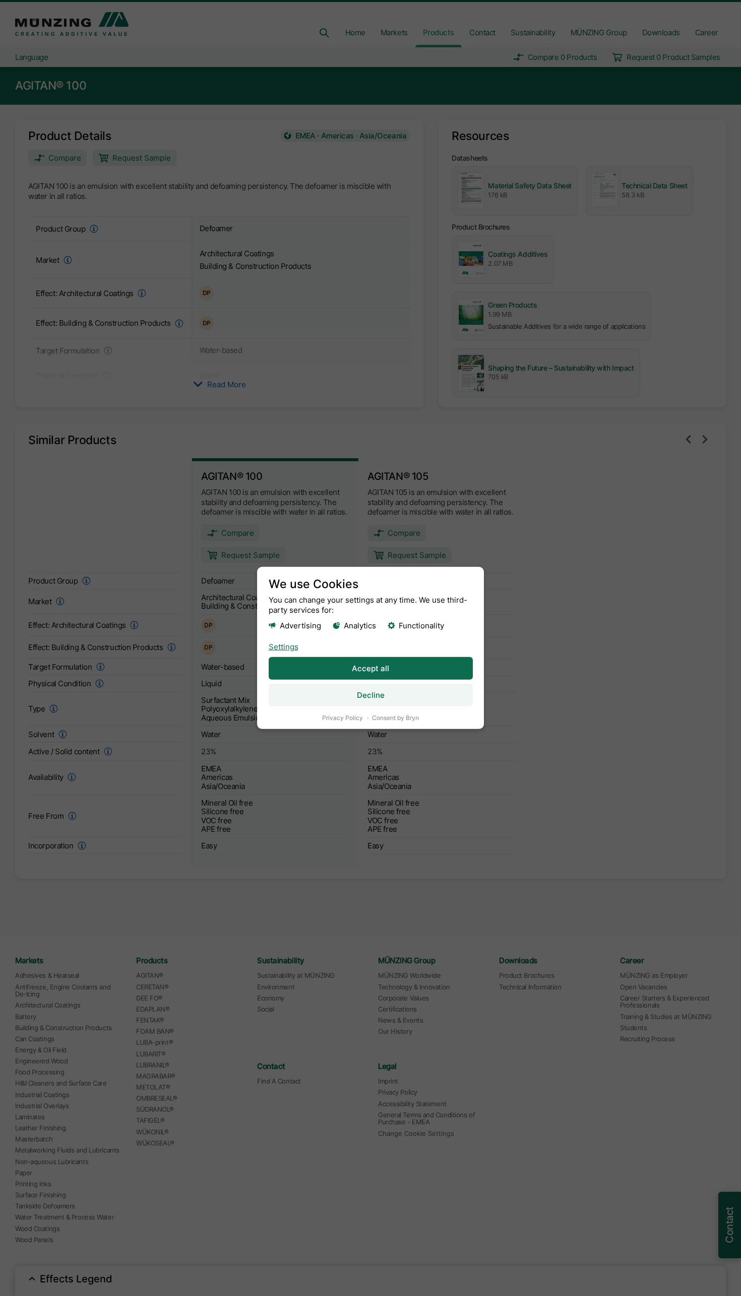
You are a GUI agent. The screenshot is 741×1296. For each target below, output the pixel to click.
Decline (371, 695)
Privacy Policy (342, 718)
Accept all (370, 668)
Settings (283, 646)
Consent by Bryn (395, 718)
